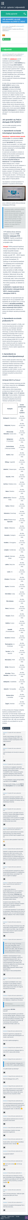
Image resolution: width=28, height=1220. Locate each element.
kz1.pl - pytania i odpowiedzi (13, 7)
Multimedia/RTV (20, 26)
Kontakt (17, 1216)
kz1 (3, 35)
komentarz (5, 732)
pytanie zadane (5, 26)
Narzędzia (4, 1216)
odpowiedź (4, 54)
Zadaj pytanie (11, 14)
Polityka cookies (10, 1216)
